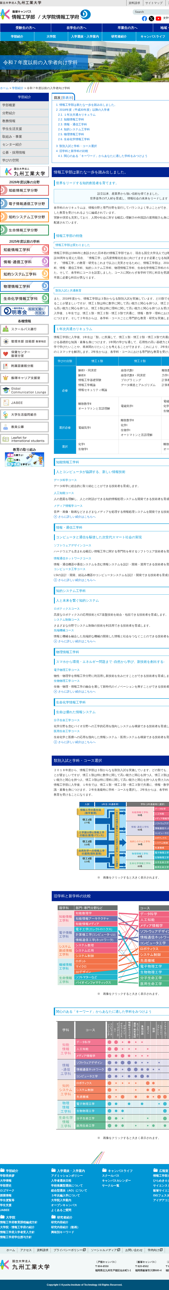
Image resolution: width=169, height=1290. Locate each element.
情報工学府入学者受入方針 (17, 1232)
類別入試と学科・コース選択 (76, 146)
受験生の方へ (25, 27)
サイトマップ (154, 3)
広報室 (163, 1170)
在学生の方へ (76, 27)
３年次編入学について (65, 1195)
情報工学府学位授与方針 (16, 1237)
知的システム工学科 (74, 129)
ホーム (10, 1250)
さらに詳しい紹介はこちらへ (77, 516)
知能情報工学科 (71, 119)
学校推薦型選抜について (67, 1185)
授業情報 (6, 1195)
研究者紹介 (119, 36)
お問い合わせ (134, 1250)
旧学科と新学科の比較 (72, 151)
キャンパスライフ (120, 1170)
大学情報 (6, 1180)
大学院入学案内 (61, 1200)
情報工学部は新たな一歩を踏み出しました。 (86, 104)
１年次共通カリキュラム (77, 114)
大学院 (51, 36)
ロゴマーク (7, 1190)
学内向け (153, 1250)
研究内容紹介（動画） (65, 1227)
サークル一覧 (110, 1185)
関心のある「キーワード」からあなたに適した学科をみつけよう (103, 156)
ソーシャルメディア (104, 1250)
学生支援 (6, 1205)
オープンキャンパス (64, 1205)
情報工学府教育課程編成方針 (19, 1222)
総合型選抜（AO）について (69, 1190)
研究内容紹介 (59, 1222)
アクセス (26, 1250)
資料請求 (134, 3)
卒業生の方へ (127, 27)
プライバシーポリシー (68, 1250)
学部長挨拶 (7, 1175)
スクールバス (110, 1175)
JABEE (4, 1210)
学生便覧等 (7, 1200)
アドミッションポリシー (67, 1175)
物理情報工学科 (71, 134)
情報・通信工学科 (72, 124)
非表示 (67, 97)
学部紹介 (17, 36)
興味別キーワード (62, 1232)
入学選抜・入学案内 (85, 36)
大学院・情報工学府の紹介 (17, 1227)
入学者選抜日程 (61, 1180)
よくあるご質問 (61, 1210)
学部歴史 (6, 1185)
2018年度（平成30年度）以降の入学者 (83, 109)
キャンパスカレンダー (116, 1180)
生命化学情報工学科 (74, 139)
